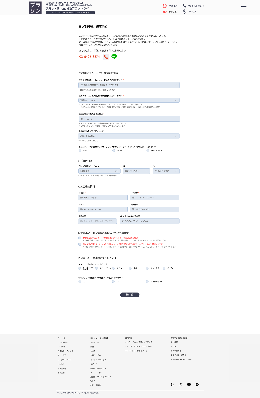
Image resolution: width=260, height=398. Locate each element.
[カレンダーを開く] (116, 171)
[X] (181, 384)
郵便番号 (82, 216)
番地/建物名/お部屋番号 (130, 216)
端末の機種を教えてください (91, 114)
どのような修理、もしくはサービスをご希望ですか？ (100, 80)
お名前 (81, 193)
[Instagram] (173, 384)
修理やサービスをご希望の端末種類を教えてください (100, 96)
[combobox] (97, 221)
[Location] (106, 57)
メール (81, 204)
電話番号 (134, 204)
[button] (243, 8)
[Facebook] (197, 384)
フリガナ (134, 193)
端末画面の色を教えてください (91, 131)
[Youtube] (189, 384)
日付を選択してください (90, 166)
